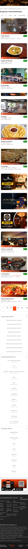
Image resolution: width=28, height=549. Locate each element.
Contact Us (3, 516)
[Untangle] (14, 110)
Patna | (16, 532)
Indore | (10, 533)
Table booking (8, 501)
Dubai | (7, 528)
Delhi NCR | (3, 527)
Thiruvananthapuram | (12, 535)
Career (2, 519)
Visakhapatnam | (9, 532)
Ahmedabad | (15, 528)
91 (11, 308)
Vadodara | (3, 535)
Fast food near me (9, 505)
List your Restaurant (23, 503)
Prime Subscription (16, 501)
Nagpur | (20, 535)
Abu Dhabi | (14, 537)
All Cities (13, 538)
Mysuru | (20, 533)
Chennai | (20, 527)
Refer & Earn (16, 507)
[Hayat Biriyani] (14, 29)
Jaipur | (22, 528)
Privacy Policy (15, 514)
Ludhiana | (15, 533)
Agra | (25, 528)
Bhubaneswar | (4, 533)
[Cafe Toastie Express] (14, 292)
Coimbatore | (20, 530)
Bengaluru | (15, 527)
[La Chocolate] (14, 267)
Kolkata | (2, 528)
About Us (2, 501)
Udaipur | (2, 537)
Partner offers (2, 509)
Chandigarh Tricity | (22, 537)
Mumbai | (9, 527)
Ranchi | (2, 532)
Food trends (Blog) (2, 505)
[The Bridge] (14, 160)
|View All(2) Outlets (17, 275)
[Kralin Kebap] (14, 79)
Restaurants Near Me (9, 515)
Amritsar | (21, 532)
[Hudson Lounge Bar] (14, 242)
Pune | (25, 527)
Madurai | (7, 537)
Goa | (10, 528)
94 (22, 308)
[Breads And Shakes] (14, 135)
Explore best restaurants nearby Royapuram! (10, 540)
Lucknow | (10, 530)
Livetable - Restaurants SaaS (23, 508)
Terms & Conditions (16, 510)
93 (18, 308)
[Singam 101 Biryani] (14, 54)
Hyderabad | (3, 530)
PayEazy (15, 505)
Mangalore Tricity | (5, 538)
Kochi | (15, 530)
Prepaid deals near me (9, 510)
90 (7, 308)
